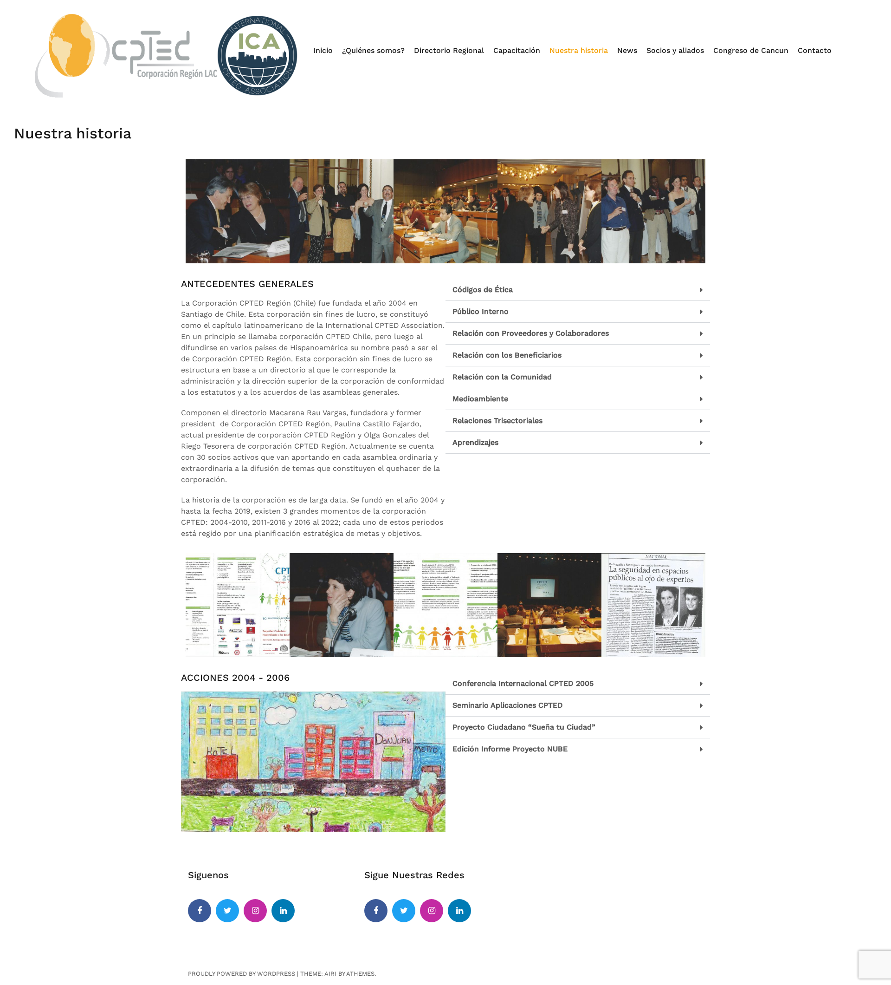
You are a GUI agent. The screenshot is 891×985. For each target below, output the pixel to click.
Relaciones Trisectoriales (497, 420)
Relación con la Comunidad (502, 376)
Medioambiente (480, 398)
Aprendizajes (475, 442)
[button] (578, 290)
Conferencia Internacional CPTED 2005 (523, 683)
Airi (330, 973)
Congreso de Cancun (750, 50)
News (627, 50)
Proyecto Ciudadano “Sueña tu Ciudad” (523, 727)
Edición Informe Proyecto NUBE (510, 748)
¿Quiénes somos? (373, 50)
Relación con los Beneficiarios (507, 355)
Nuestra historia (578, 50)
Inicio (323, 50)
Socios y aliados (675, 50)
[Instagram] (255, 910)
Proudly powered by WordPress (241, 973)
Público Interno (480, 311)
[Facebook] (199, 910)
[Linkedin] (283, 910)
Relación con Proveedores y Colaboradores (530, 333)
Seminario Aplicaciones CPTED (507, 705)
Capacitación (516, 50)
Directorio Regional (449, 50)
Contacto (815, 50)
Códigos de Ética (482, 289)
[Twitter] (227, 910)
